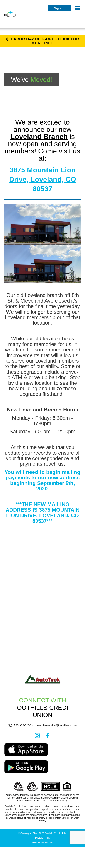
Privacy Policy (42, 838)
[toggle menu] (77, 8)
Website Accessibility (43, 842)
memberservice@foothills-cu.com (57, 725)
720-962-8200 (22, 725)
